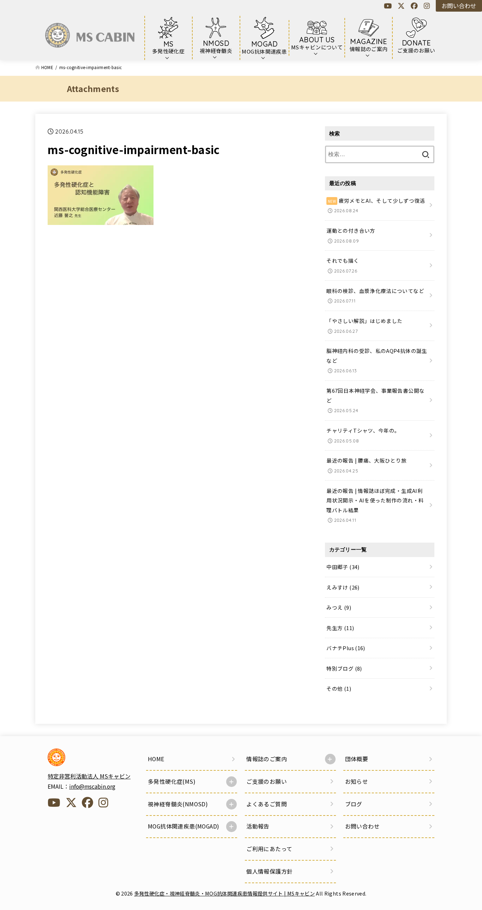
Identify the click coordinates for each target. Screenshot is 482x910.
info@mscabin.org (92, 786)
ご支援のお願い (266, 781)
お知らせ (356, 781)
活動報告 (258, 826)
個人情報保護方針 (269, 871)
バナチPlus (345, 648)
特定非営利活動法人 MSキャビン (89, 776)
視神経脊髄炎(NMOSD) (178, 804)
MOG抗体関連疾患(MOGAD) (183, 826)
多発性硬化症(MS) (171, 781)
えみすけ (342, 587)
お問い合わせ (458, 5)
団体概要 (356, 759)
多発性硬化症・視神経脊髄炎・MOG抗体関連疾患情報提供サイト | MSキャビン (224, 893)
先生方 (340, 627)
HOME (156, 759)
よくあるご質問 (266, 804)
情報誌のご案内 (266, 759)
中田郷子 (342, 566)
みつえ (338, 607)
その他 (338, 688)
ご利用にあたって (269, 849)
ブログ (353, 804)
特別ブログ (344, 668)
